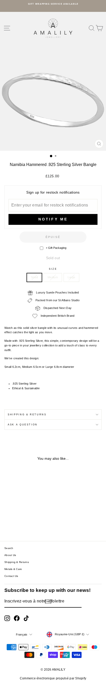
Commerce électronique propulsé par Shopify (53, 678)
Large (71, 277)
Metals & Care (13, 569)
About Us (10, 555)
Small (34, 277)
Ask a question (23, 424)
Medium (53, 277)
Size (53, 269)
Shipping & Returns (27, 414)
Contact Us (11, 576)
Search (8, 548)
